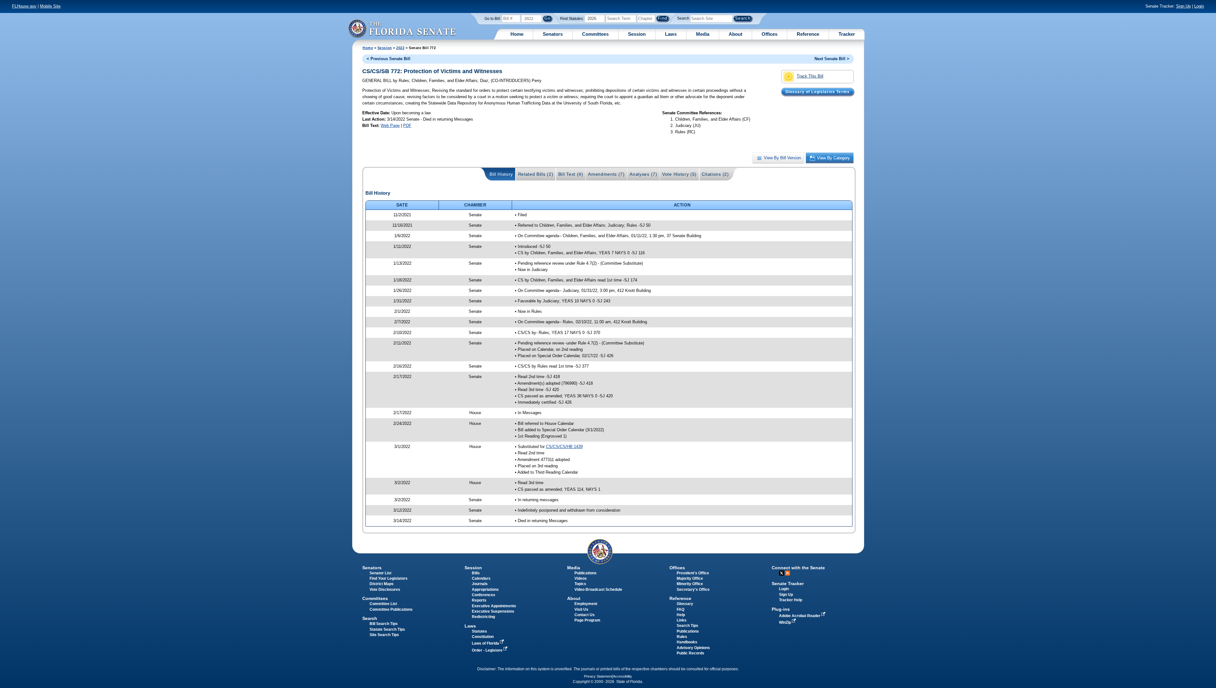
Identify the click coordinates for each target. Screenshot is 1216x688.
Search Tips (687, 626)
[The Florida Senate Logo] (402, 28)
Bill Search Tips (384, 624)
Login (1199, 6)
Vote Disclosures (385, 589)
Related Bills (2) (536, 174)
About (735, 34)
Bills (476, 573)
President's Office (693, 573)
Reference (808, 34)
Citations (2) (715, 174)
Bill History (501, 174)
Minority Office (690, 584)
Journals (480, 584)
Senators (553, 34)
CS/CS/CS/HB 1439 (564, 446)
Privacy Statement (598, 676)
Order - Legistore (488, 650)
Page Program (587, 620)
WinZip (785, 622)
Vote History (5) (679, 174)
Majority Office (690, 578)
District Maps (382, 584)
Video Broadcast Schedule (598, 589)
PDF (407, 125)
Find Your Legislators (389, 578)
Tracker (847, 34)
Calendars (481, 578)
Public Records (690, 653)
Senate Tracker (788, 583)
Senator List (380, 573)
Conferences (483, 595)
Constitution (483, 637)
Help (681, 615)
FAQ (680, 609)
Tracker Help (790, 600)
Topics (580, 584)
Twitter (781, 573)
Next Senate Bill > (831, 58)
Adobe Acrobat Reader (800, 616)
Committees (595, 34)
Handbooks (687, 642)
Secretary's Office (693, 589)
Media (702, 34)
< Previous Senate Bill (388, 58)
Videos (580, 578)
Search (683, 18)
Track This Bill (810, 76)
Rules (682, 637)
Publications (585, 573)
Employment (585, 604)
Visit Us (581, 609)
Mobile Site (50, 6)
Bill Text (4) (570, 174)
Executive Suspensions (493, 611)
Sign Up (1183, 6)
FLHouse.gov (24, 6)
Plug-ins (781, 609)
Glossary (685, 604)
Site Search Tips (384, 635)
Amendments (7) (606, 174)
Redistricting (483, 617)
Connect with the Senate (798, 567)
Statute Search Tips (387, 629)
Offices (769, 34)
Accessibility (622, 676)
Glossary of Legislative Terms (817, 91)
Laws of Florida (486, 643)
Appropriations (485, 589)
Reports (479, 600)
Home (516, 34)
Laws (671, 34)
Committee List (383, 604)
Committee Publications (391, 609)
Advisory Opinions (693, 648)
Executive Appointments (494, 606)
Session (637, 34)
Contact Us (584, 615)
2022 (400, 48)
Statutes (479, 631)
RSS (787, 573)
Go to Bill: (492, 19)
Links (682, 620)
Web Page (390, 125)
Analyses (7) (643, 174)
